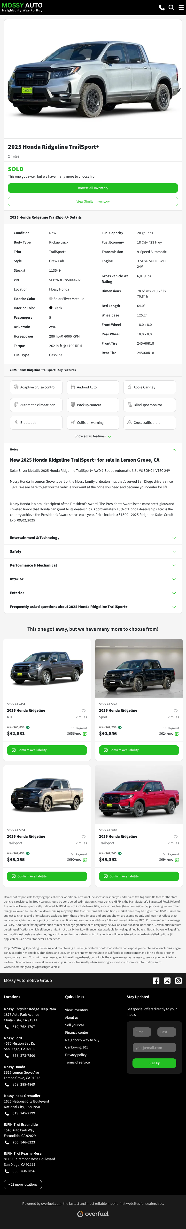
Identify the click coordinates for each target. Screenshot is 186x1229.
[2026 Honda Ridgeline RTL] (47, 668)
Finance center (76, 1032)
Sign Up (154, 1063)
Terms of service (77, 1062)
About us (71, 1017)
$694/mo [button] (169, 857)
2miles (81, 717)
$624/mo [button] (169, 731)
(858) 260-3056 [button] (23, 1171)
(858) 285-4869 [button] (23, 1084)
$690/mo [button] (77, 857)
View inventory (76, 1010)
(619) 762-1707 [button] (23, 1026)
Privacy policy (75, 1054)
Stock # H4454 (16, 704)
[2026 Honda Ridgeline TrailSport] (47, 794)
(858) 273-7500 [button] (23, 1055)
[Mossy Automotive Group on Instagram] (176, 980)
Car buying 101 (76, 1047)
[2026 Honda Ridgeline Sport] (139, 668)
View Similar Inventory (93, 201)
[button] (162, 7)
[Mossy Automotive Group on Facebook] (154, 980)
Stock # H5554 (16, 830)
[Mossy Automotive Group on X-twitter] (165, 980)
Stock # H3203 (108, 830)
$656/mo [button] (77, 731)
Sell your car (74, 1025)
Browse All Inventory (93, 187)
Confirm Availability (32, 750)
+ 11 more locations (22, 1184)
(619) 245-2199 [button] (23, 1113)
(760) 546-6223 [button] (23, 1142)
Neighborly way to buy (82, 1040)
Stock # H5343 (108, 704)
